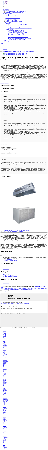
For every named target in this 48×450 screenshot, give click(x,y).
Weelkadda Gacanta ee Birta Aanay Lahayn (16, 39)
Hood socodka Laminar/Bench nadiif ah (16, 33)
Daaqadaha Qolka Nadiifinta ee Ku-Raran (14, 21)
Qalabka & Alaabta (7, 22)
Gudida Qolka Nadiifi (4, 289)
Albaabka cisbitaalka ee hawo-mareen (13, 18)
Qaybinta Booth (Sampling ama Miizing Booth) (17, 30)
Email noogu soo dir (4, 83)
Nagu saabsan (5, 9)
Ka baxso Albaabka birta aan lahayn (13, 16)
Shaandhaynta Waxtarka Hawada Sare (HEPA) (17, 24)
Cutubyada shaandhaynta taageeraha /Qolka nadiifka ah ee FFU (20, 27)
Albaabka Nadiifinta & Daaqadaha (10, 276)
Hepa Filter (8, 23)
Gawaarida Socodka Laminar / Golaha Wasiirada (17, 32)
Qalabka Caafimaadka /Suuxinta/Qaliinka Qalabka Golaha (19, 38)
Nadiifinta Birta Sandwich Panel (6, 288)
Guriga (4, 45)
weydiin (39, 253)
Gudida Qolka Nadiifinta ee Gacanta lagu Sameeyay (16, 11)
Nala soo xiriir (6, 41)
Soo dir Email (3, 291)
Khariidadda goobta (38, 286)
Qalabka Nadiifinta (9, 29)
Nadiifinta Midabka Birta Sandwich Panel (38, 288)
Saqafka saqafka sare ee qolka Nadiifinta (22, 288)
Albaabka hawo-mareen (10, 14)
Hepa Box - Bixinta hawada (13, 25)
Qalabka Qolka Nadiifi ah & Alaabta (10, 48)
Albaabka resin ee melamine (11, 15)
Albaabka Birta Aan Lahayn (11, 20)
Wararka (4, 40)
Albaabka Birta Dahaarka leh (11, 19)
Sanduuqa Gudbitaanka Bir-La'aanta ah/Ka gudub (18, 31)
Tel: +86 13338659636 (7, 259)
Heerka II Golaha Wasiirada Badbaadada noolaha (18, 34)
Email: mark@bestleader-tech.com (10, 260)
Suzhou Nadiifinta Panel (14, 289)
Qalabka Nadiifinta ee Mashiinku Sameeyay (14, 12)
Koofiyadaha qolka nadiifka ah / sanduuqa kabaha (18, 37)
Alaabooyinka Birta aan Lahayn (12, 35)
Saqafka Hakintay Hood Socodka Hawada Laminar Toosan (20, 28)
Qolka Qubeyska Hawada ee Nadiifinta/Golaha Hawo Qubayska (16, 230)
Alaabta (4, 46)
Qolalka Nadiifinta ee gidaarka (26, 289)
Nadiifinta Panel (6, 10)
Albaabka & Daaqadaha (7, 13)
